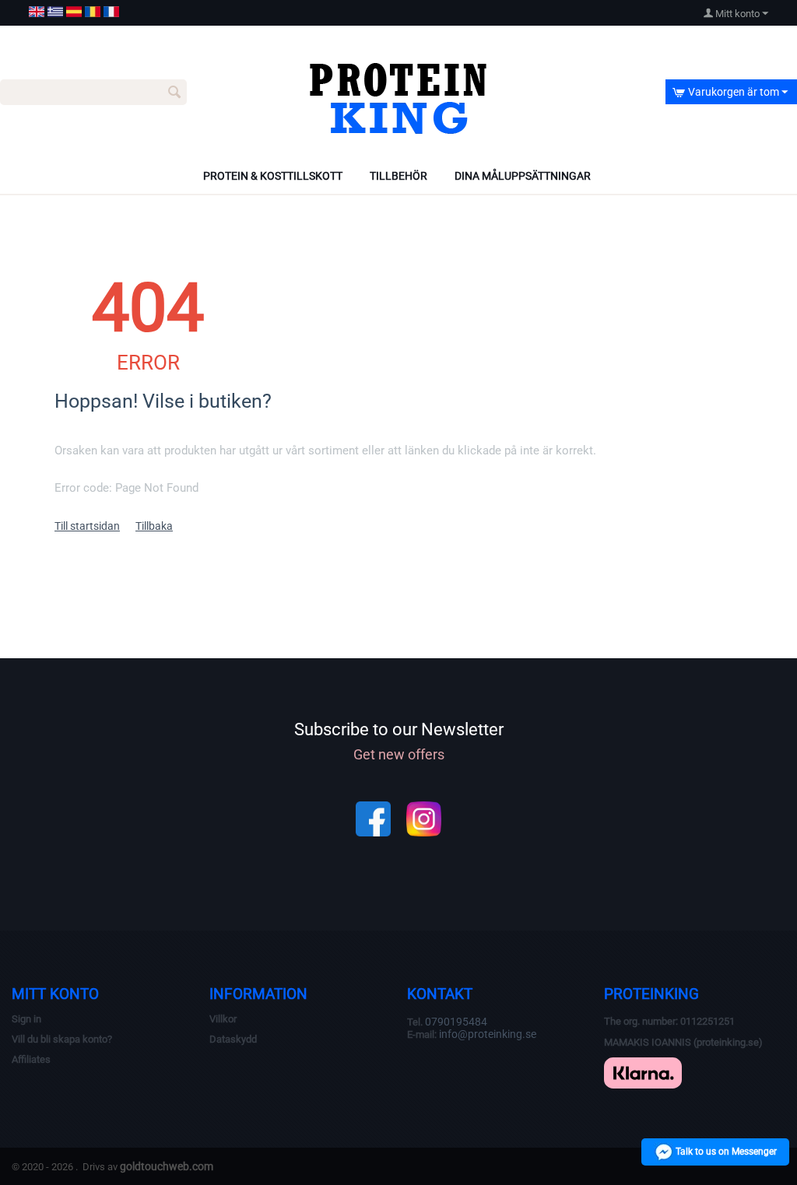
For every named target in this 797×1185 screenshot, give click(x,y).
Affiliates (31, 1059)
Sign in (26, 1019)
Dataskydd (233, 1039)
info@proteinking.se (487, 1034)
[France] (111, 11)
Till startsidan (87, 526)
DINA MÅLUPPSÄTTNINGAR (523, 176)
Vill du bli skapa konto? (62, 1039)
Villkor (223, 1019)
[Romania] (92, 11)
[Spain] (74, 11)
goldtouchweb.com (166, 1166)
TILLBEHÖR (398, 176)
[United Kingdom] (36, 11)
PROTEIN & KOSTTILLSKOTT (272, 176)
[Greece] (55, 11)
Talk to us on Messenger (725, 1151)
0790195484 (456, 1021)
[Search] (175, 93)
